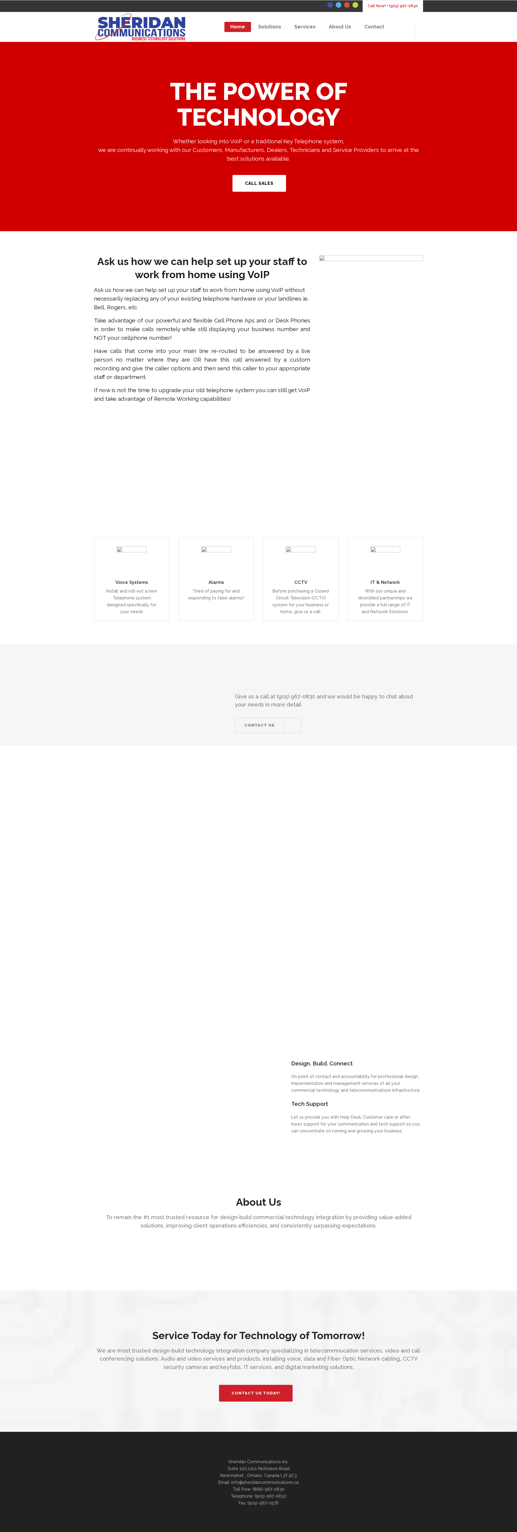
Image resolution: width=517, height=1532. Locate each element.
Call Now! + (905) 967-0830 (393, 6)
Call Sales (259, 183)
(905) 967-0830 (296, 696)
